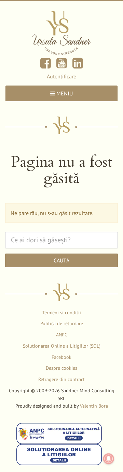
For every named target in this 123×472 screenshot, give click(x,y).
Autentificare (61, 76)
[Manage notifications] (108, 458)
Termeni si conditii (61, 312)
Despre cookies (61, 368)
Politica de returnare (61, 323)
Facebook (61, 357)
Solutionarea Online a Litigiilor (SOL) (61, 346)
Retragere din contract (61, 379)
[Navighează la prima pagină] (61, 32)
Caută (61, 260)
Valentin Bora (94, 406)
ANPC (61, 335)
